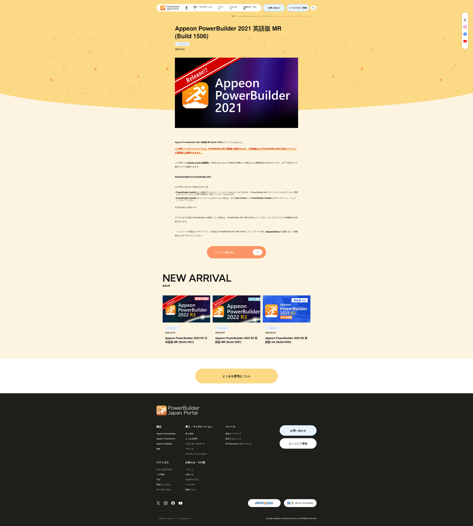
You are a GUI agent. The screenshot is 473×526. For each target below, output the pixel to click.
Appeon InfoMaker (164, 443)
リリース (189, 448)
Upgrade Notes (272, 231)
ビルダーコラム (192, 479)
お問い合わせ (274, 7)
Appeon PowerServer (165, 438)
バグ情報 (160, 474)
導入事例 (189, 433)
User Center (240, 198)
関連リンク (190, 489)
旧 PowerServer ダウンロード (238, 443)
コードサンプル (163, 489)
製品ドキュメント (233, 438)
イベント (189, 469)
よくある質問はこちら (236, 376)
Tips (158, 479)
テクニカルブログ (164, 469)
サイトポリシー (185, 518)
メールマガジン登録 (298, 7)
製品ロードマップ (233, 433)
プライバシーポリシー (167, 518)
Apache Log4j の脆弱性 (198, 162)
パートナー (190, 484)
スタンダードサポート (195, 443)
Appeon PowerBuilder (166, 433)
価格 (158, 448)
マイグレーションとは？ (196, 453)
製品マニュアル (163, 484)
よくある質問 (191, 438)
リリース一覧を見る (224, 252)
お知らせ (189, 474)
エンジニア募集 (298, 443)
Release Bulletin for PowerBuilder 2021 (193, 176)
